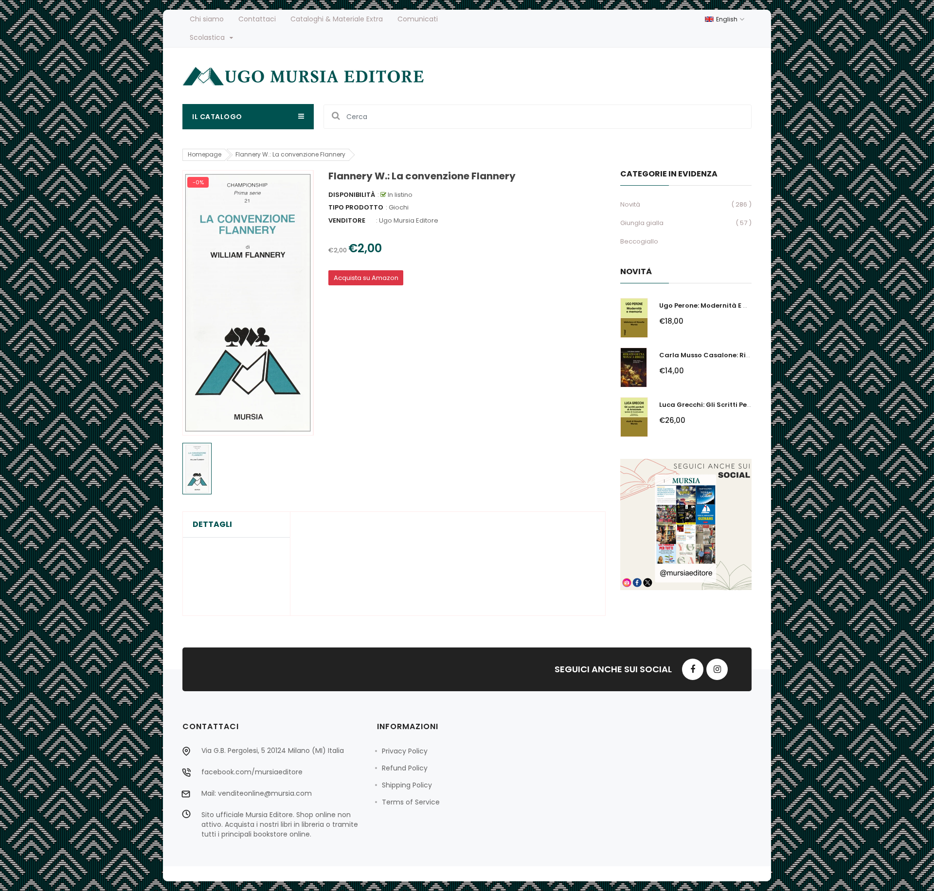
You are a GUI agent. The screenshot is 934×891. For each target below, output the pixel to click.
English (727, 19)
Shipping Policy (407, 785)
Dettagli (212, 524)
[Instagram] (717, 669)
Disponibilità (351, 194)
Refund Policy (405, 768)
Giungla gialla (642, 222)
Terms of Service (411, 802)
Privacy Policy (405, 751)
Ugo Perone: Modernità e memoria (716, 305)
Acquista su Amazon (366, 277)
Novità (630, 204)
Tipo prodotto (355, 207)
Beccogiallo (639, 241)
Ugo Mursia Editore (408, 220)
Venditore (346, 220)
